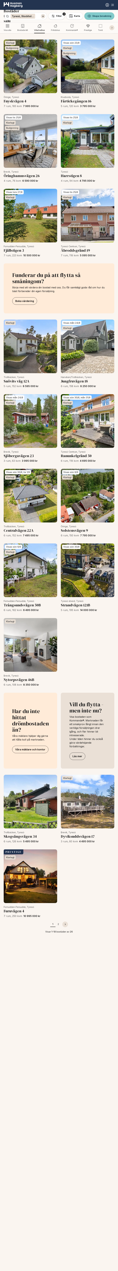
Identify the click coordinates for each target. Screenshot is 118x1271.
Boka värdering (24, 301)
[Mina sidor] (107, 5)
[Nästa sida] (65, 924)
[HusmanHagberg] (13, 5)
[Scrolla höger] (111, 27)
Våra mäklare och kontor (30, 749)
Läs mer (77, 756)
